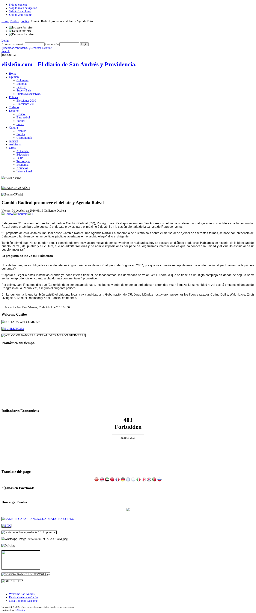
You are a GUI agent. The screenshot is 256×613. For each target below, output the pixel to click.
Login (5, 40)
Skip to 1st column (20, 11)
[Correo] (7, 214)
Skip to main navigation (23, 8)
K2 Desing (20, 610)
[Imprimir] (20, 214)
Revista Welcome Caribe (23, 597)
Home (5, 21)
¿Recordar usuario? (40, 47)
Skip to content (18, 4)
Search (5, 51)
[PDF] (32, 214)
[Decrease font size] (21, 34)
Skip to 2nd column (20, 14)
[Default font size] (20, 31)
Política (14, 21)
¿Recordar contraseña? (14, 47)
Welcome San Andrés (21, 594)
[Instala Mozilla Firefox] (128, 509)
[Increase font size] (20, 27)
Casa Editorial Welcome (23, 600)
